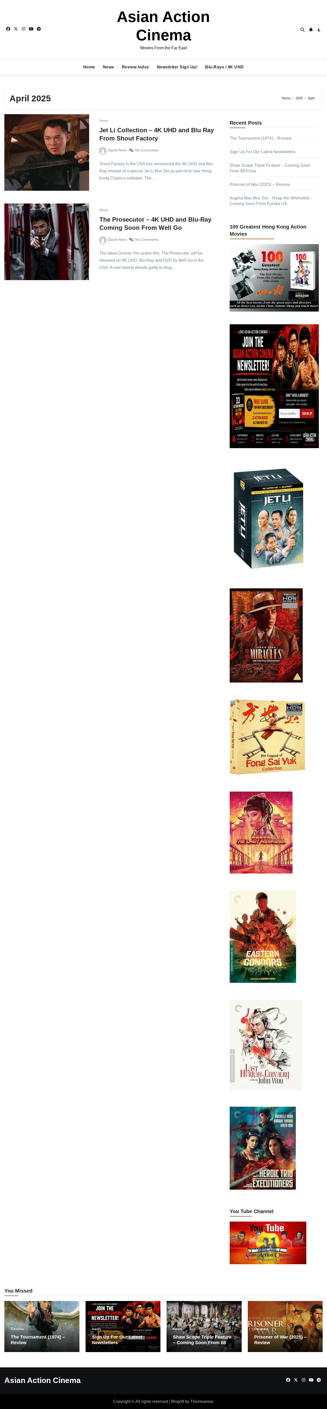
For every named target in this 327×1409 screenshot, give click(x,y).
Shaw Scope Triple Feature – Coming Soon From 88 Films (202, 1342)
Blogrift (177, 1401)
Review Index (135, 67)
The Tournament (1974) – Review (261, 138)
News (108, 67)
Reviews (17, 1329)
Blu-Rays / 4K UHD (224, 67)
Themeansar (201, 1401)
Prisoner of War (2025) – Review (260, 184)
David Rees (117, 150)
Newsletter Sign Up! (177, 67)
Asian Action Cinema (42, 1380)
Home (89, 67)
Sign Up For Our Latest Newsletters (263, 152)
